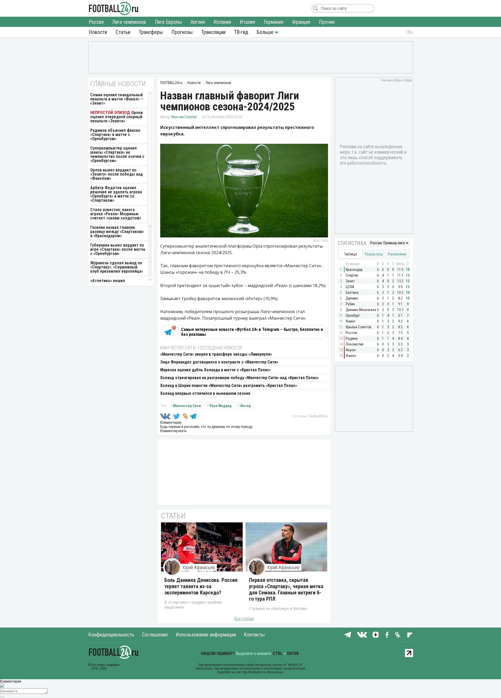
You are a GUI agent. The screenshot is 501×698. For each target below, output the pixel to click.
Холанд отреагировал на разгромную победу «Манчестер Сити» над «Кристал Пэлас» (239, 377)
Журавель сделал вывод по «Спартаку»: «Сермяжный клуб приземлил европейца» (116, 267)
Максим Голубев (184, 117)
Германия (273, 22)
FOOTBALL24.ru (113, 8)
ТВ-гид (241, 32)
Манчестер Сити (187, 406)
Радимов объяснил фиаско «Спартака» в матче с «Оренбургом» (115, 134)
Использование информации (206, 634)
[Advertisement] (250, 57)
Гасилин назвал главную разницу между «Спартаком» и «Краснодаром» (117, 231)
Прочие (327, 22)
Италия (247, 22)
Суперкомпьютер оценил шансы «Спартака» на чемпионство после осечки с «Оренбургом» (117, 154)
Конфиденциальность (111, 634)
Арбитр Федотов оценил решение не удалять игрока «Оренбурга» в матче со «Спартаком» (116, 194)
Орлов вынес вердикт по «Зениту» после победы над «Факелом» (116, 174)
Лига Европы (168, 22)
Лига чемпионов (129, 22)
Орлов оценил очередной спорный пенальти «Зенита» (116, 116)
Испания (222, 22)
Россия (96, 22)
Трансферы (151, 32)
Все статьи (244, 618)
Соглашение (155, 634)
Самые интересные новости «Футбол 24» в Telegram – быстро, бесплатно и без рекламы (252, 332)
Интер (245, 406)
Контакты (254, 634)
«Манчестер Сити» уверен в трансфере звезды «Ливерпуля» (216, 354)
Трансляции (213, 32)
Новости (98, 32)
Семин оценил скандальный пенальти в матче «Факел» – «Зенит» (116, 99)
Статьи (123, 32)
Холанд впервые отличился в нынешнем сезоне (205, 393)
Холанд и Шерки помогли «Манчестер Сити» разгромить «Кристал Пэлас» (228, 385)
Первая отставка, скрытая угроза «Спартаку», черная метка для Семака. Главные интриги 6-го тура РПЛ (286, 589)
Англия (197, 22)
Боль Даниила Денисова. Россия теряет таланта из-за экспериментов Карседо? (200, 586)
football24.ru (318, 416)
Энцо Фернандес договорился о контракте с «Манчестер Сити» (219, 362)
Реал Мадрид (221, 406)
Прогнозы (182, 32)
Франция (301, 22)
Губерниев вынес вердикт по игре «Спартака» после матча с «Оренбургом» (117, 249)
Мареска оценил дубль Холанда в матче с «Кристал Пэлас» (215, 369)
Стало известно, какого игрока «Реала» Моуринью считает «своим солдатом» (115, 213)
